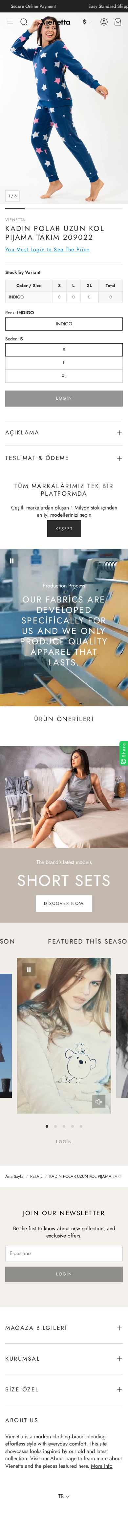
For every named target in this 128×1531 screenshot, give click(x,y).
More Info (102, 1466)
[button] (10, 22)
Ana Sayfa (14, 1176)
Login (64, 398)
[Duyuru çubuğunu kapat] (121, 5)
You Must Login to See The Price (47, 249)
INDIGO (64, 323)
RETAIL (36, 1176)
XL (64, 376)
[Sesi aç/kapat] (98, 1101)
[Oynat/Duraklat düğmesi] (11, 560)
